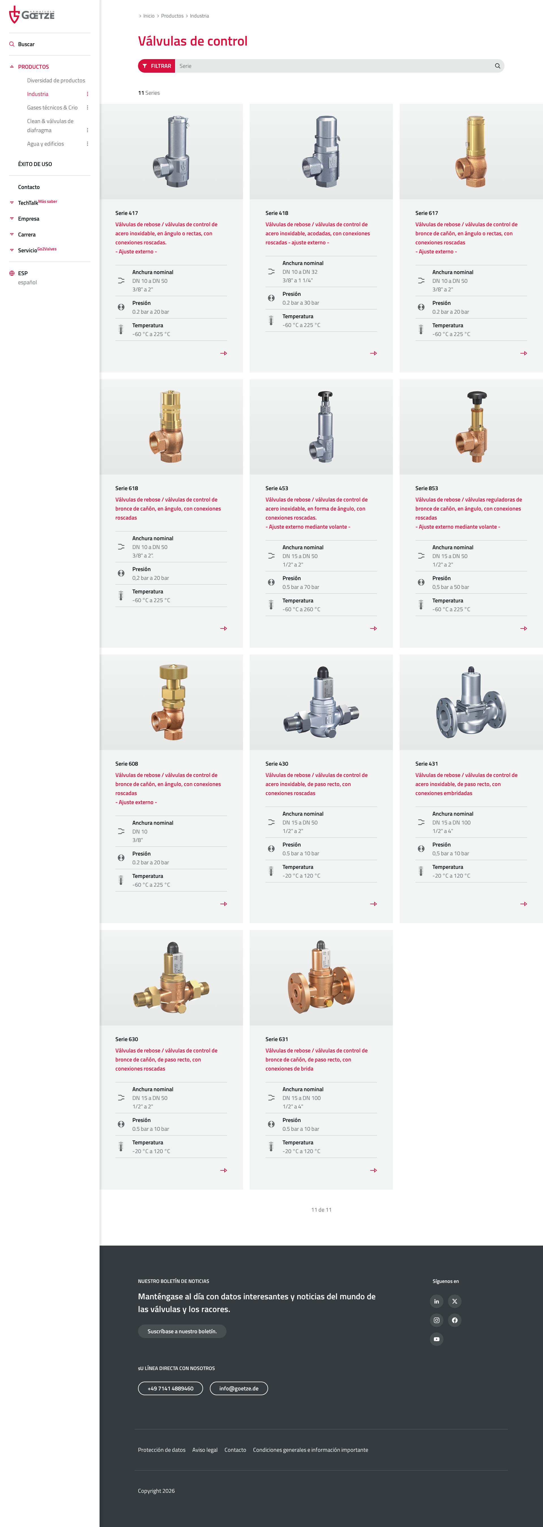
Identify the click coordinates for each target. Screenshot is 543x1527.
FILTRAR (161, 65)
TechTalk (37, 202)
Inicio (149, 16)
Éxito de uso (35, 164)
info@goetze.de (238, 1388)
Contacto (29, 186)
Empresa (28, 218)
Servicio (37, 250)
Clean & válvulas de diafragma (50, 125)
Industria (37, 93)
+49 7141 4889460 (170, 1388)
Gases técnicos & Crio (52, 107)
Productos (33, 66)
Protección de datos (162, 1449)
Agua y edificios (45, 143)
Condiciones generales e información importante (310, 1449)
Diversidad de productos (56, 80)
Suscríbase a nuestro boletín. (182, 1331)
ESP (27, 278)
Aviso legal (205, 1449)
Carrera (27, 234)
